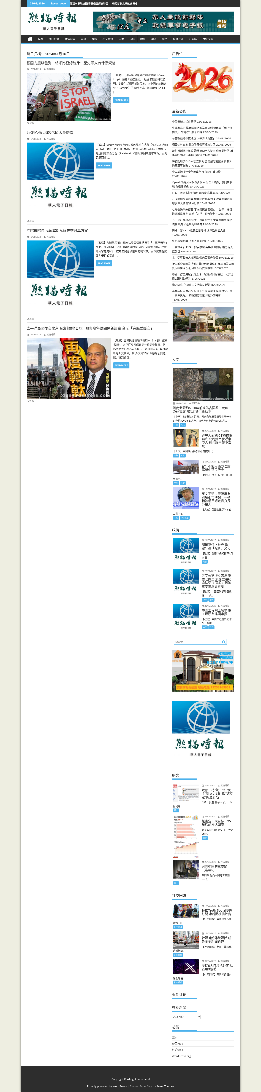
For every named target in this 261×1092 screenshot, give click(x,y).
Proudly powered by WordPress (107, 1086)
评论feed (177, 1049)
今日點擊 (53, 39)
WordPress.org (181, 1056)
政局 (40, 39)
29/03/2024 (210, 430)
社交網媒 (107, 39)
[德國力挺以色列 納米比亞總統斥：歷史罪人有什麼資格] (69, 75)
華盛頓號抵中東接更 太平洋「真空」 (193, 138)
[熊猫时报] (30, 38)
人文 (183, 424)
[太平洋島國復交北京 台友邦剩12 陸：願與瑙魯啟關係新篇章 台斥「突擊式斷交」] (69, 340)
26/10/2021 (210, 785)
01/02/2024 (210, 461)
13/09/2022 (210, 489)
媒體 (94, 39)
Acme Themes (165, 1086)
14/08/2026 (210, 905)
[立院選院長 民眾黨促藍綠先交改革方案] (60, 242)
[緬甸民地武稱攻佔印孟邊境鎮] (60, 144)
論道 (153, 39)
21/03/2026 (210, 540)
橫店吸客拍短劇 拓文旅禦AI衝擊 (191, 285)
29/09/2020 (210, 861)
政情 (132, 39)
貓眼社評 (178, 39)
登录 (174, 1037)
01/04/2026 (210, 961)
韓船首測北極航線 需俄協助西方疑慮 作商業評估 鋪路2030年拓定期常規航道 (114, 3)
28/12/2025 (210, 605)
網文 (164, 39)
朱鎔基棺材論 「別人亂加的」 (189, 241)
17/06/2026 (210, 933)
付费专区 (207, 39)
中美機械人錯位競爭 (184, 121)
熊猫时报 (51, 69)
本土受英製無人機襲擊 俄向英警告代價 (195, 257)
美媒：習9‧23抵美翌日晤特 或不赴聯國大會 (198, 230)
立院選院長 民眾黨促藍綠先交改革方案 (57, 231)
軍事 (83, 39)
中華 (121, 39)
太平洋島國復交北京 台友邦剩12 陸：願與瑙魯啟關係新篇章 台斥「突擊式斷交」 (90, 328)
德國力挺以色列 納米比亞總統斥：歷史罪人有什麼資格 (71, 63)
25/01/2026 (210, 571)
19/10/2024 (181, 403)
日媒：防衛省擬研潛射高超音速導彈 (193, 192)
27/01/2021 (210, 816)
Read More (121, 100)
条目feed (177, 1043)
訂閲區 (193, 39)
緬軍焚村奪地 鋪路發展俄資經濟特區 (193, 144)
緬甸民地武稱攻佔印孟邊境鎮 (50, 133)
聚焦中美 (70, 39)
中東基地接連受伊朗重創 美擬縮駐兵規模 (196, 171)
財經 (143, 39)
